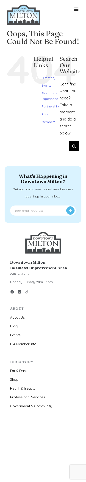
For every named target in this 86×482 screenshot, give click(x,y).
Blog (14, 326)
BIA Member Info (23, 344)
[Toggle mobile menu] (76, 9)
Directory (48, 78)
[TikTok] (27, 292)
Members (48, 122)
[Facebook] (12, 292)
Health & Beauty (23, 388)
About (46, 114)
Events (46, 85)
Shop (14, 379)
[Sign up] (70, 210)
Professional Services (27, 397)
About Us (17, 317)
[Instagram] (19, 292)
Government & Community (31, 406)
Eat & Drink (19, 371)
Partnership (50, 106)
